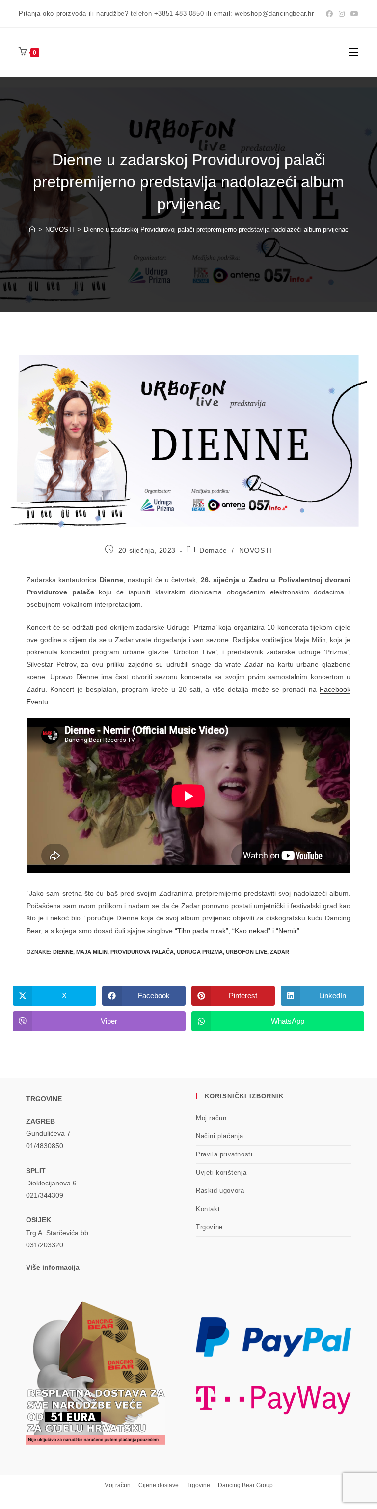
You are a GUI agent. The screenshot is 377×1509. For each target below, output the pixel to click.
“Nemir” (287, 931)
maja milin (92, 952)
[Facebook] (329, 14)
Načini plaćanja (219, 1136)
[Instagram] (342, 14)
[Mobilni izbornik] (353, 52)
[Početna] (32, 229)
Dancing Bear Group (245, 1485)
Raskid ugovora (220, 1190)
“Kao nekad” (251, 931)
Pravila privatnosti (224, 1154)
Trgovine (209, 1227)
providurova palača (142, 952)
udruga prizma (200, 952)
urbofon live (246, 952)
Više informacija (53, 1267)
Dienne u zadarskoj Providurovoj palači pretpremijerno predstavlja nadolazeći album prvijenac (216, 229)
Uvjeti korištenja (221, 1172)
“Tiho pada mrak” (201, 931)
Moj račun (211, 1118)
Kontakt (208, 1209)
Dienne (63, 952)
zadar (279, 952)
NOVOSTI (255, 550)
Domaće (213, 550)
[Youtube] (353, 14)
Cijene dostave (158, 1485)
